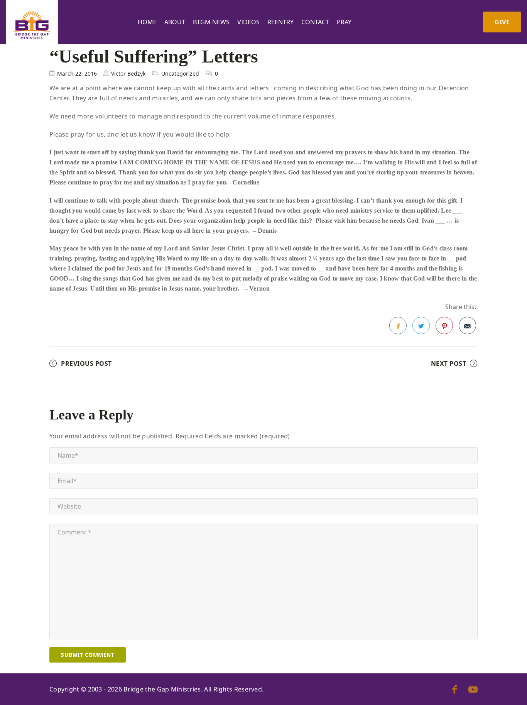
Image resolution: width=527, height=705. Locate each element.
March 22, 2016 (77, 73)
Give (502, 22)
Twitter (421, 325)
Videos (248, 22)
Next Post (448, 363)
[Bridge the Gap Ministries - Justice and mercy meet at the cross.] (32, 25)
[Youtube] (473, 689)
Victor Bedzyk (128, 73)
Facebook (398, 325)
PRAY (344, 22)
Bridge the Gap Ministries (162, 689)
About (174, 22)
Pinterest (444, 325)
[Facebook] (454, 689)
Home (147, 22)
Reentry (280, 22)
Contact (315, 22)
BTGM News (211, 22)
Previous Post (86, 363)
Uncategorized (180, 73)
